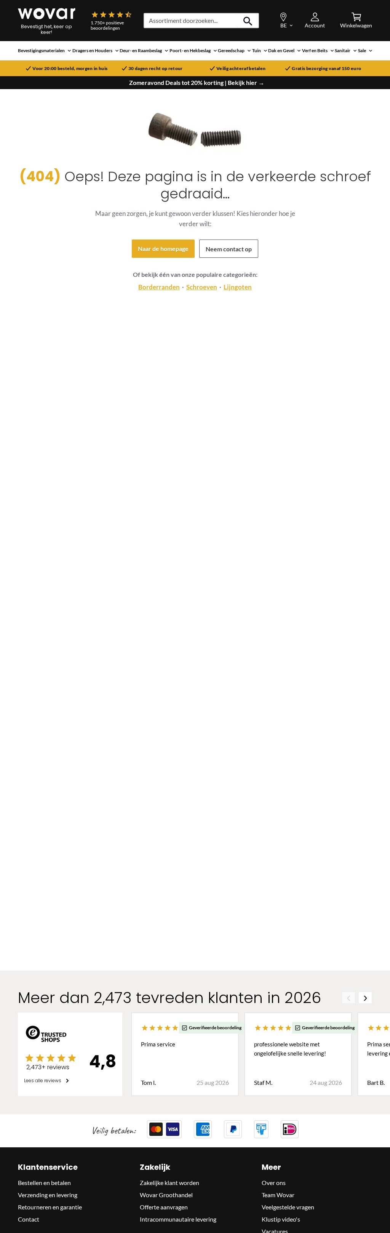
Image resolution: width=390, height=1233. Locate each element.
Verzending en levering (47, 1194)
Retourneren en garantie (50, 1207)
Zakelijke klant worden (169, 1182)
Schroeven (201, 287)
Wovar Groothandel (166, 1194)
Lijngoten (238, 287)
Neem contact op (229, 248)
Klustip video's (281, 1219)
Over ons (274, 1182)
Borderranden (159, 287)
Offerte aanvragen (164, 1207)
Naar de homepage (163, 248)
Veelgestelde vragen (288, 1207)
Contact (28, 1219)
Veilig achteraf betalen (240, 68)
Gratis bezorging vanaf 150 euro (326, 68)
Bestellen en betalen (44, 1182)
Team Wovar (278, 1194)
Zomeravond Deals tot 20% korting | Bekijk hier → (196, 82)
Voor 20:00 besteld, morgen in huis (69, 68)
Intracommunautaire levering (178, 1219)
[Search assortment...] (248, 20)
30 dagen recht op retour (155, 68)
